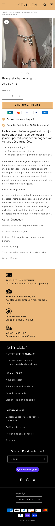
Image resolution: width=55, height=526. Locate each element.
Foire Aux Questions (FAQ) (19, 386)
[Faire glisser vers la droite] (34, 73)
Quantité (6, 90)
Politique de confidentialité (20, 433)
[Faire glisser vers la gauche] (21, 73)
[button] (3, 5)
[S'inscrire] (44, 459)
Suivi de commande (16, 393)
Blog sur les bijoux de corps (20, 399)
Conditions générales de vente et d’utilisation (23, 419)
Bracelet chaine (15, 12)
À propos (10, 440)
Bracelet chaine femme (29, 12)
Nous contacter (14, 379)
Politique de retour (15, 427)
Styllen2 (31, 521)
